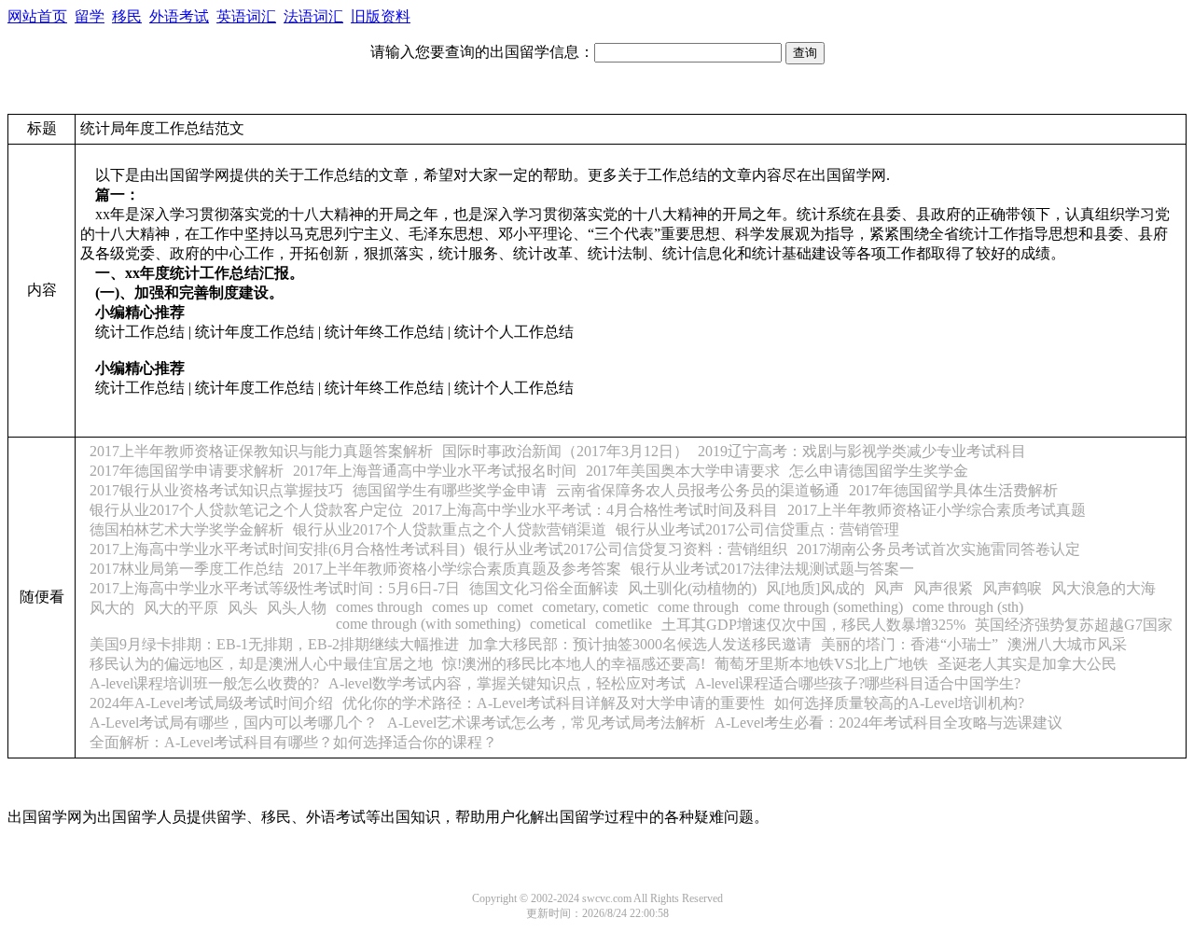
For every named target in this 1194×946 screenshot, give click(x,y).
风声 (889, 588)
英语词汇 (246, 16)
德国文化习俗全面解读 (543, 588)
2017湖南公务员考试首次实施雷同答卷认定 (938, 549)
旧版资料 (380, 16)
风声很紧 (943, 588)
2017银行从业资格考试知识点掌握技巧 (216, 490)
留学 (89, 16)
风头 (242, 608)
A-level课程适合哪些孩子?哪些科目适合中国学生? (857, 683)
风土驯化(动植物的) (692, 588)
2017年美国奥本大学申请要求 (683, 471)
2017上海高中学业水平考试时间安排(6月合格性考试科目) (277, 549)
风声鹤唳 (1012, 588)
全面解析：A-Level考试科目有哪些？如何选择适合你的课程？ (293, 742)
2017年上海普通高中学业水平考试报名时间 (434, 471)
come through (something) (825, 607)
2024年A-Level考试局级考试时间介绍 (211, 703)
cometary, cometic (595, 607)
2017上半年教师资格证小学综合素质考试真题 (936, 510)
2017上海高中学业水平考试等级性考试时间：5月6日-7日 (275, 588)
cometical (558, 624)
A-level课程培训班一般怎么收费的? (204, 683)
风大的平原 (181, 608)
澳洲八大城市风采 (1067, 644)
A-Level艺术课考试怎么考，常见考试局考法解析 (546, 722)
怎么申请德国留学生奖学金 (878, 471)
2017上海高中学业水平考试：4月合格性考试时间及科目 (595, 510)
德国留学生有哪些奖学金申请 (450, 490)
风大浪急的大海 (1103, 588)
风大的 (112, 608)
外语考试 (179, 16)
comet (515, 607)
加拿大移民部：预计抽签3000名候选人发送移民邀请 (640, 644)
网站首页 (37, 16)
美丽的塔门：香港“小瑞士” (909, 644)
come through (698, 607)
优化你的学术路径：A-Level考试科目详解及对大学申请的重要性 (553, 703)
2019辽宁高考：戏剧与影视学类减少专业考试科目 (862, 451)
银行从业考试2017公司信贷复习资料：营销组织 (630, 549)
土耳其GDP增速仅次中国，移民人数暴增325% (813, 625)
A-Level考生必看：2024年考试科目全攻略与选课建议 (888, 722)
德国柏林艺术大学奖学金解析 (187, 529)
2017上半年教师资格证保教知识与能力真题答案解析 (261, 451)
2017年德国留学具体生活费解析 (953, 490)
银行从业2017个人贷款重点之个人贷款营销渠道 (449, 529)
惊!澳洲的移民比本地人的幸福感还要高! (573, 664)
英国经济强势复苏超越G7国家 (1074, 625)
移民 (127, 16)
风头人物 (296, 608)
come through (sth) (967, 607)
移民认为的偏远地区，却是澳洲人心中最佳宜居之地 (261, 664)
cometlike (623, 624)
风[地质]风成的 (815, 588)
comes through (379, 607)
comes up (460, 607)
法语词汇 (313, 16)
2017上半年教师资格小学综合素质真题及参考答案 (457, 569)
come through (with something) (428, 624)
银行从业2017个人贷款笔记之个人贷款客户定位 (246, 510)
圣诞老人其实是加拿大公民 (1027, 664)
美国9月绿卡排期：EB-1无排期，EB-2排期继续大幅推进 (274, 644)
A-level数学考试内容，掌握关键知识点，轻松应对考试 (507, 683)
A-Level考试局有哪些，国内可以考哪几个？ (234, 722)
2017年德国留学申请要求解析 (187, 471)
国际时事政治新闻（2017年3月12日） (565, 451)
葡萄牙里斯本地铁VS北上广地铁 (821, 664)
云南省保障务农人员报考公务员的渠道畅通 (698, 490)
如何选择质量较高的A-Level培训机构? (899, 703)
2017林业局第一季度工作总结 (187, 569)
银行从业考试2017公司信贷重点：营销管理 (757, 529)
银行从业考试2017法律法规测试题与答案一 (772, 569)
